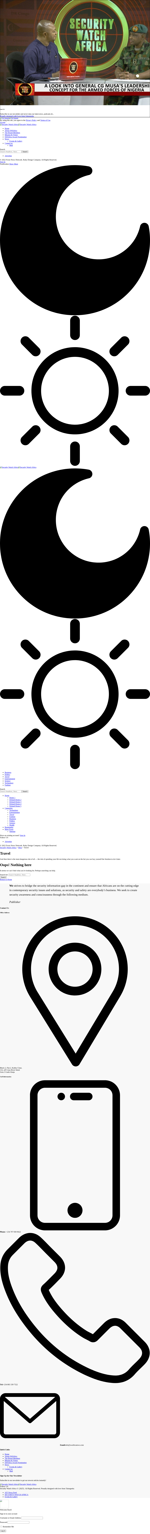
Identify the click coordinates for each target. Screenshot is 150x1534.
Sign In (22, 835)
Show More (13, 164)
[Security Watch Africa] (18, 124)
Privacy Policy (31, 120)
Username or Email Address (10, 1518)
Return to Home (6, 880)
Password (3, 1522)
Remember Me (8, 1527)
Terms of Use (45, 120)
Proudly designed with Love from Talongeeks (17, 116)
